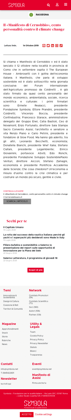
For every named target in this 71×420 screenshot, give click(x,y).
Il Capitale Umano (13, 227)
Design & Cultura (11, 301)
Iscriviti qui (6, 384)
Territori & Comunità (13, 309)
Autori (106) (34, 311)
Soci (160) (33, 307)
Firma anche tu (39, 383)
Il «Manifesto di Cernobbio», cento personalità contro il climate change (34, 27)
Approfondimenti (10, 329)
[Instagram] (57, 46)
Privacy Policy (37, 340)
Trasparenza (36, 355)
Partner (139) (35, 315)
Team (33, 332)
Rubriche (6, 340)
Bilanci (33, 351)
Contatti (7, 364)
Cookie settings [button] (43, 414)
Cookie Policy (36, 336)
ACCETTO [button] (27, 415)
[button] (51, 52)
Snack (5, 333)
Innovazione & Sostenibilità (10, 297)
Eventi (36, 364)
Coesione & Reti (10, 305)
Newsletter (9, 378)
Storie (5, 337)
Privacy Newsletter (39, 343)
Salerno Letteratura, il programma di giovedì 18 (30, 258)
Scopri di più (35, 270)
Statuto (33, 347)
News (4, 344)
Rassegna (42, 15)
